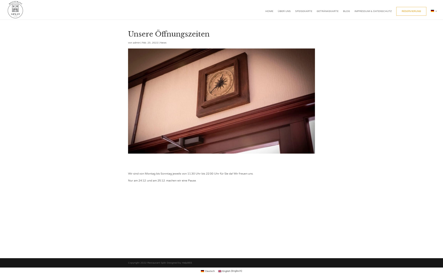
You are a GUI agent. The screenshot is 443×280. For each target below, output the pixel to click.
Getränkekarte (327, 11)
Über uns (284, 11)
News (163, 42)
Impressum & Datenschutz (373, 11)
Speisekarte (303, 11)
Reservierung (411, 11)
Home (269, 11)
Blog (346, 11)
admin (136, 42)
